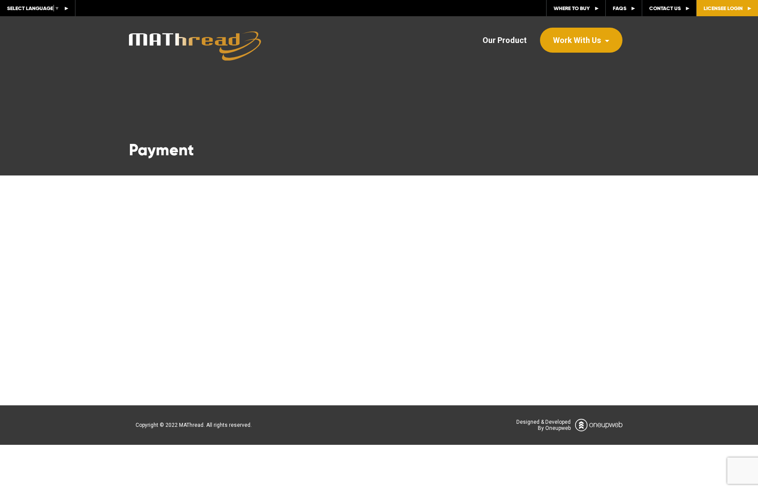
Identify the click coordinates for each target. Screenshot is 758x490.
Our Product (505, 40)
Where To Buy (572, 8)
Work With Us (578, 40)
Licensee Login (723, 8)
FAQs (619, 8)
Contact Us (665, 8)
